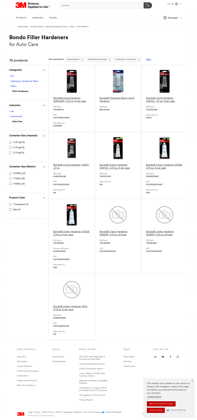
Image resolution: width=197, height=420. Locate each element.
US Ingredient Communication (92, 395)
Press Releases (59, 362)
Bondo (73, 59)
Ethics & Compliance (26, 385)
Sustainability (23, 376)
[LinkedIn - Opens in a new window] (155, 357)
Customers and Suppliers (28, 371)
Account (172, 18)
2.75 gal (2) (18, 153)
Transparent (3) (20, 204)
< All (11, 76)
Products (21, 18)
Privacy (37, 412)
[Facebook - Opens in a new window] (170, 357)
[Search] (148, 5)
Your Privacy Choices (92, 412)
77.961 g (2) (19, 178)
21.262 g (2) (19, 184)
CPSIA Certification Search (91, 369)
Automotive (97, 59)
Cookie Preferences (113, 412)
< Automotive (15, 116)
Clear (148, 59)
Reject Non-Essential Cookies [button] (161, 404)
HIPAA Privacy (48, 412)
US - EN (170, 4)
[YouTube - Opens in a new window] (163, 357)
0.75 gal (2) (18, 147)
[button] (176, 410)
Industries (37, 18)
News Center (58, 357)
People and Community (27, 381)
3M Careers (22, 362)
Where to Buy (129, 366)
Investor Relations (24, 366)
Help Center (129, 357)
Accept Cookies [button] (155, 410)
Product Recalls (86, 400)
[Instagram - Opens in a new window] (177, 357)
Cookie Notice (154, 397)
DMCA (58, 412)
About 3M (21, 357)
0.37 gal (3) (19, 142)
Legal (30, 412)
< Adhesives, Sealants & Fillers (23, 81)
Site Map (128, 362)
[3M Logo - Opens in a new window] (32, 5)
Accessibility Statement (72, 412)
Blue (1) (16, 210)
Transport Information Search (92, 364)
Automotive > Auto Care (126, 59)
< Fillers (12, 86)
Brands (53, 18)
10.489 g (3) (19, 173)
